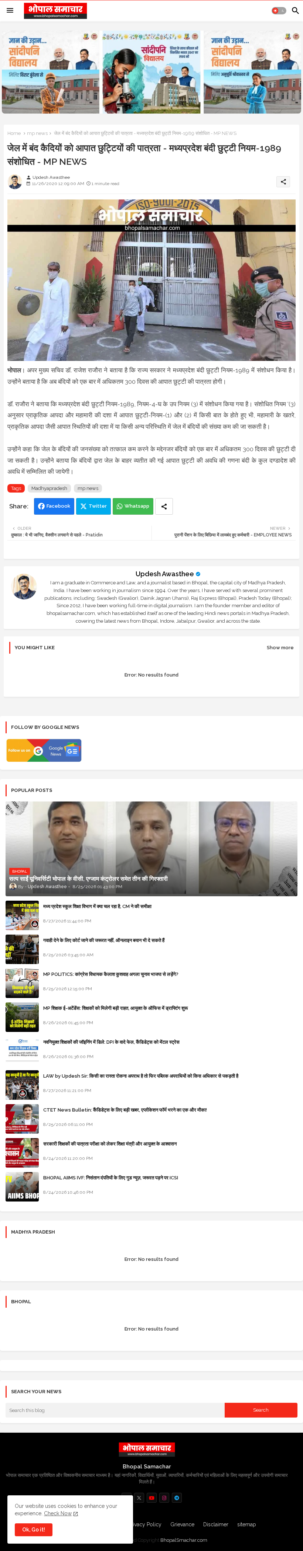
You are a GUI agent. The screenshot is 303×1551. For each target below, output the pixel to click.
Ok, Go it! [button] (33, 1530)
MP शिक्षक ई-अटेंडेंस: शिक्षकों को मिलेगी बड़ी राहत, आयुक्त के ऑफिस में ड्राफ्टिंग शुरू (115, 1008)
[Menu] (10, 10)
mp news (37, 133)
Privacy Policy (144, 1524)
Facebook (58, 506)
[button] (279, 10)
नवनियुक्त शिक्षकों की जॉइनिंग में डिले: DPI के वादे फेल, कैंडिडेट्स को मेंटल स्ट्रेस (111, 1042)
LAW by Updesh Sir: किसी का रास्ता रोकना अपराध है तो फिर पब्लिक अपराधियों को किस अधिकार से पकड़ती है (140, 1076)
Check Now (58, 1513)
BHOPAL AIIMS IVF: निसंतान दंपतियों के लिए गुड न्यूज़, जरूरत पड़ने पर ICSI (110, 1177)
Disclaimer (215, 1524)
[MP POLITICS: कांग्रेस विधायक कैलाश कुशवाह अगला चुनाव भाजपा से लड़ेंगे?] (22, 983)
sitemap (246, 1524)
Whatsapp (137, 506)
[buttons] (139, 1498)
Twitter (98, 506)
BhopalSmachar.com (183, 1540)
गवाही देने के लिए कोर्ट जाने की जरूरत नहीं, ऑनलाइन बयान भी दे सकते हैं (103, 940)
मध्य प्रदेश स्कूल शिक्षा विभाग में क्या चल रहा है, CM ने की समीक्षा (97, 906)
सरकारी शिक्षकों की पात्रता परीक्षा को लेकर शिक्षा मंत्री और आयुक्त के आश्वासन (110, 1144)
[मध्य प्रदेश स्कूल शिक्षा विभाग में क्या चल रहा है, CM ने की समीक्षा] (22, 915)
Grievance (182, 1524)
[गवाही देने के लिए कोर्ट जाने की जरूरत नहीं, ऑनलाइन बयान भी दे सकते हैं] (22, 949)
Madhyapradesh (49, 488)
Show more (280, 647)
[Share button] (164, 506)
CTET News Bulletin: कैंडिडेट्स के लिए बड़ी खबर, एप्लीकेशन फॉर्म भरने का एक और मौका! (125, 1110)
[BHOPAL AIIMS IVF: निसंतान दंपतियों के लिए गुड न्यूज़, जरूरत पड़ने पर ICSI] (22, 1186)
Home (14, 133)
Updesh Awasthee (165, 574)
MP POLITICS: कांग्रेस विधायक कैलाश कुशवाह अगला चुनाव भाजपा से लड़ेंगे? (110, 974)
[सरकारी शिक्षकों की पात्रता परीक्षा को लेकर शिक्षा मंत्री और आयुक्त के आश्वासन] (22, 1153)
